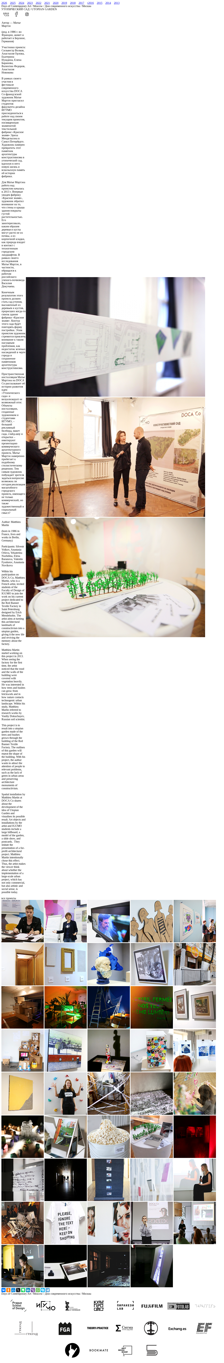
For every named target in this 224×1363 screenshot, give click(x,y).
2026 (4, 2)
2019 (64, 2)
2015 (99, 2)
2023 (30, 2)
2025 (13, 2)
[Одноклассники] (8, 1290)
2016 (90, 2)
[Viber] (33, 1290)
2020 (55, 2)
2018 (73, 2)
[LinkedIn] (28, 1290)
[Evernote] (23, 1290)
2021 (47, 2)
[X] (18, 1290)
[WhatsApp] (38, 1290)
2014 (108, 2)
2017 (81, 2)
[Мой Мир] (13, 1290)
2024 (21, 2)
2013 (117, 2)
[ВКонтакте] (3, 1290)
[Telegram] (48, 1290)
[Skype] (43, 1290)
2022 (38, 2)
